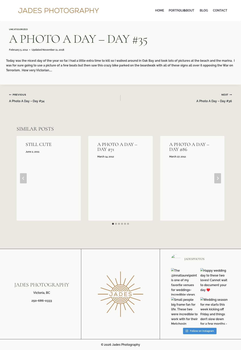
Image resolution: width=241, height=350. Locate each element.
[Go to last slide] (23, 178)
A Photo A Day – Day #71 (117, 146)
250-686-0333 (41, 300)
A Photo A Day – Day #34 (26, 98)
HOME (159, 10)
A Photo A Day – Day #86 (189, 146)
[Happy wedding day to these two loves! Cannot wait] (214, 281)
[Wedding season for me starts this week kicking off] (214, 311)
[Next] (217, 178)
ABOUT (189, 10)
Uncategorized (18, 29)
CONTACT (219, 10)
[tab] (113, 224)
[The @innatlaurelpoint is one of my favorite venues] (184, 281)
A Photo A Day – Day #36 (214, 98)
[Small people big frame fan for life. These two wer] (184, 311)
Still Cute (39, 144)
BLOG (204, 10)
